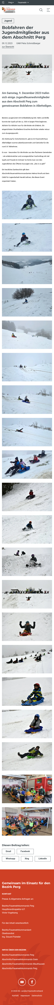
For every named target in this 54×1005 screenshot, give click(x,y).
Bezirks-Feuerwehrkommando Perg (18, 955)
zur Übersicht (8, 47)
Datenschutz (37, 996)
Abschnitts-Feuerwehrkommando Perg (19, 968)
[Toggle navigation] (48, 9)
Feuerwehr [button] (22, 2)
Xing (27, 858)
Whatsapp (10, 858)
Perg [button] (10, 2)
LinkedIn (43, 858)
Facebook (25, 851)
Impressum (25, 996)
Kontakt (15, 996)
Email (8, 851)
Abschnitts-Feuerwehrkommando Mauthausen (23, 964)
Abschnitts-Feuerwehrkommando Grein (20, 959)
